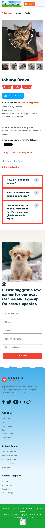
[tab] (5, 66)
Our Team (6, 418)
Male (17, 87)
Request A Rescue (9, 455)
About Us (7, 412)
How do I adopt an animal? (18, 181)
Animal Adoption (11, 475)
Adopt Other (7, 489)
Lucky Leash (7, 426)
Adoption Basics (10, 167)
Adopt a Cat (7, 485)
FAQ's (4, 422)
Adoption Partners (9, 459)
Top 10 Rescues (8, 463)
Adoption (7, 12)
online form (17, 161)
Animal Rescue (10, 446)
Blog (3, 430)
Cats (27, 12)
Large (7, 87)
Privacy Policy (11, 514)
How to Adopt (7, 493)
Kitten (27, 87)
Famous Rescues (9, 452)
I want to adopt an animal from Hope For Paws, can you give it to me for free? (18, 212)
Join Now (22, 356)
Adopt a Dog (7, 481)
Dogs (18, 12)
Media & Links (7, 434)
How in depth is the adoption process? (18, 194)
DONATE (29, 4)
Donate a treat (14, 95)
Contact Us (6, 437)
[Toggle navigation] (39, 4)
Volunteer (6, 467)
